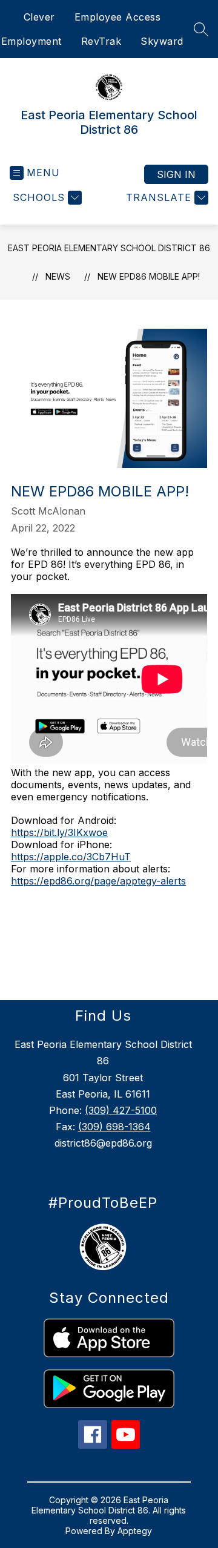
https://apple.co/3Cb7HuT (71, 857)
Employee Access (117, 17)
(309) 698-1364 (114, 1127)
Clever (39, 17)
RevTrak (101, 41)
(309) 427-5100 (121, 1110)
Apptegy (134, 1531)
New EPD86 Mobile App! (148, 276)
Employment (31, 41)
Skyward (161, 41)
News (57, 276)
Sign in (176, 174)
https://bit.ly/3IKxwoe (59, 832)
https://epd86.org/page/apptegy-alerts (98, 881)
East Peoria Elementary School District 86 (109, 248)
